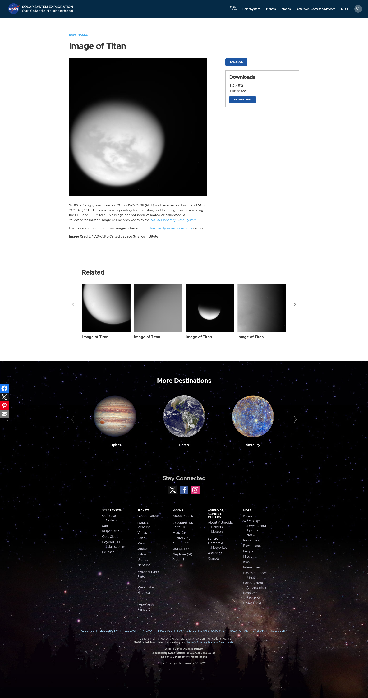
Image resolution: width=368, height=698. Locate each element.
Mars (141, 543)
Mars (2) (179, 532)
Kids (246, 562)
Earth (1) (179, 527)
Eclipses (108, 552)
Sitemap (258, 631)
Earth (184, 445)
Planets (143, 510)
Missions (249, 556)
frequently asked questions (171, 228)
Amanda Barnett (193, 649)
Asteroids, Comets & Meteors (216, 514)
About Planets (148, 515)
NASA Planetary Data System (174, 220)
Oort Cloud (110, 536)
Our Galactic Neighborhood (48, 12)
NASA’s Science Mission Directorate (210, 642)
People (248, 551)
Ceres (141, 582)
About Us (87, 631)
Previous (73, 304)
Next (295, 304)
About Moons (183, 515)
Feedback (129, 631)
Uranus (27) (181, 548)
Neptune (144, 565)
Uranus (142, 559)
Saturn (142, 554)
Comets (213, 558)
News (247, 515)
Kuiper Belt (110, 531)
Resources (251, 540)
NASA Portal (239, 631)
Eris (140, 598)
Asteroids (215, 553)
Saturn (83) (181, 543)
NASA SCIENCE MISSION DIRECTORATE (200, 631)
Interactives (251, 567)
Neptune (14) (182, 554)
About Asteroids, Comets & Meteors (220, 527)
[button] (345, 9)
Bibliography (108, 631)
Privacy (147, 631)
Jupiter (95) (181, 538)
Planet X (143, 609)
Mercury (253, 445)
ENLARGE (236, 62)
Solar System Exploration (48, 6)
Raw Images (78, 35)
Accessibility (278, 631)
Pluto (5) (179, 559)
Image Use (165, 631)
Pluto (141, 576)
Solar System (112, 510)
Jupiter (115, 445)
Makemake (145, 587)
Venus (142, 532)
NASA (14, 9)
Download (242, 99)
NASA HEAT (252, 602)
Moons (178, 510)
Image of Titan (95, 337)
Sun (105, 525)
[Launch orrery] (233, 10)
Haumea (143, 592)
